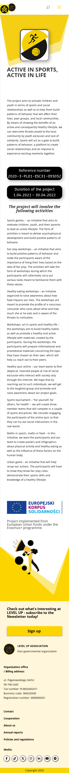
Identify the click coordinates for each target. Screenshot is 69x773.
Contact (9, 711)
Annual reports (13, 732)
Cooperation (12, 718)
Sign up (34, 631)
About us (9, 725)
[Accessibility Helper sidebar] (4, 9)
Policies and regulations (19, 739)
